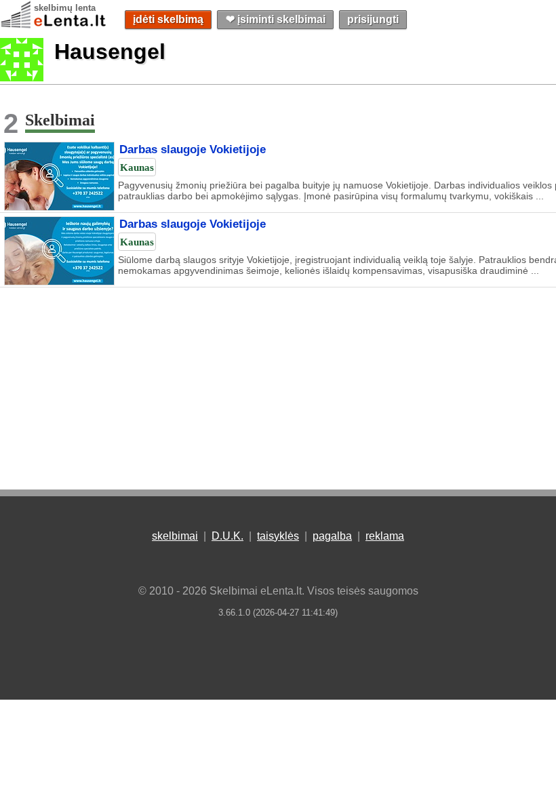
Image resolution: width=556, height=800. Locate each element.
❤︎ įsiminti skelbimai (275, 19)
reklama (384, 536)
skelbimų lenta (65, 8)
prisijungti (373, 19)
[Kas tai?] (21, 77)
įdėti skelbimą (168, 19)
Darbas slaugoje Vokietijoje (192, 150)
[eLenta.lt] (54, 25)
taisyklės (278, 536)
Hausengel (109, 51)
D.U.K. (227, 536)
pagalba (332, 536)
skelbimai (175, 536)
